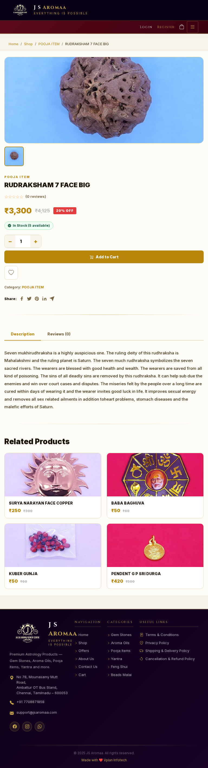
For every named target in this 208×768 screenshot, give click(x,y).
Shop (28, 44)
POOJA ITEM (49, 44)
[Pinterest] (36, 298)
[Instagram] (27, 726)
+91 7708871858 (30, 702)
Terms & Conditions (162, 634)
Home (13, 44)
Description (22, 334)
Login (146, 27)
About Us (86, 659)
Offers (84, 650)
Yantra (116, 659)
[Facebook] (21, 298)
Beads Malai (121, 675)
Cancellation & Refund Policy (170, 659)
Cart (82, 675)
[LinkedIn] (44, 298)
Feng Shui (119, 666)
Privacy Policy (157, 643)
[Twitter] (29, 298)
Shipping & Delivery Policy (167, 650)
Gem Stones (121, 634)
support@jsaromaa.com (37, 712)
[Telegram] (52, 298)
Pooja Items (121, 650)
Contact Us (88, 666)
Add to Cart (107, 257)
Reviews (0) (58, 334)
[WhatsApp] (39, 726)
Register (165, 27)
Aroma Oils (120, 643)
